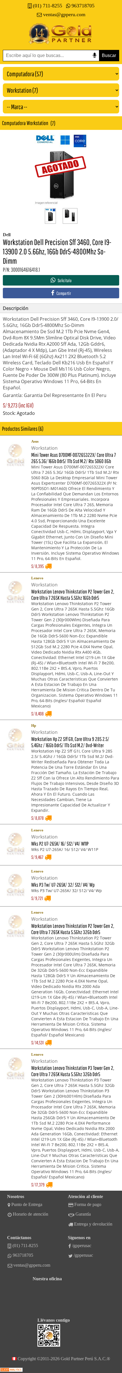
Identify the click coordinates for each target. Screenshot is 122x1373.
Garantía (83, 1214)
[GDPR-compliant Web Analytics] (11, 1370)
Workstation (37, 123)
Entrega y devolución (93, 1224)
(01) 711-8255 (47, 6)
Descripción (15, 308)
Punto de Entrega (26, 1204)
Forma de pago (87, 1204)
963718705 (82, 6)
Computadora (14, 123)
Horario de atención (30, 1214)
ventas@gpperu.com (64, 14)
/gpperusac (81, 1245)
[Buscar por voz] (94, 55)
